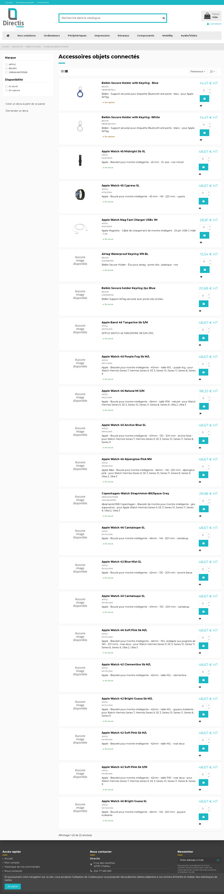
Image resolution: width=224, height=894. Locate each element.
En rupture (14, 90)
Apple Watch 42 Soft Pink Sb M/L (124, 732)
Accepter (13, 886)
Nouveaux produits (25, 2)
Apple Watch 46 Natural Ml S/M (123, 390)
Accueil (9, 2)
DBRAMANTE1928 (110, 497)
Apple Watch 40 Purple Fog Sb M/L (126, 356)
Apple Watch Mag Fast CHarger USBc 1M (129, 219)
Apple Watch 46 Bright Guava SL (124, 801)
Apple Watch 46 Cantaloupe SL (123, 527)
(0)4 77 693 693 (102, 871)
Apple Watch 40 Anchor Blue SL (124, 425)
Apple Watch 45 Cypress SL (121, 185)
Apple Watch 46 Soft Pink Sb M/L (124, 630)
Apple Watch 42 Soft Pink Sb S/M (124, 767)
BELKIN (105, 87)
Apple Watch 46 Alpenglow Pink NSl (127, 459)
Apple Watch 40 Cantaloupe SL (123, 596)
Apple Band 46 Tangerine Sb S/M (125, 322)
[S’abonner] (218, 860)
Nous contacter (13, 871)
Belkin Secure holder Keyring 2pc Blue (128, 288)
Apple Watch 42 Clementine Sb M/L (126, 664)
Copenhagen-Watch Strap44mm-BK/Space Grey (135, 493)
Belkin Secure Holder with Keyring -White (131, 117)
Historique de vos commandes (22, 866)
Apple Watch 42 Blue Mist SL (122, 561)
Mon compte (12, 862)
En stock (13, 86)
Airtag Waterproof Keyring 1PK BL (125, 254)
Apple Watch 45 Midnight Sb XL (123, 151)
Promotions (43, 2)
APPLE (105, 155)
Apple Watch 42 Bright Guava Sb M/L (127, 698)
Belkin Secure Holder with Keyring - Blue (130, 83)
